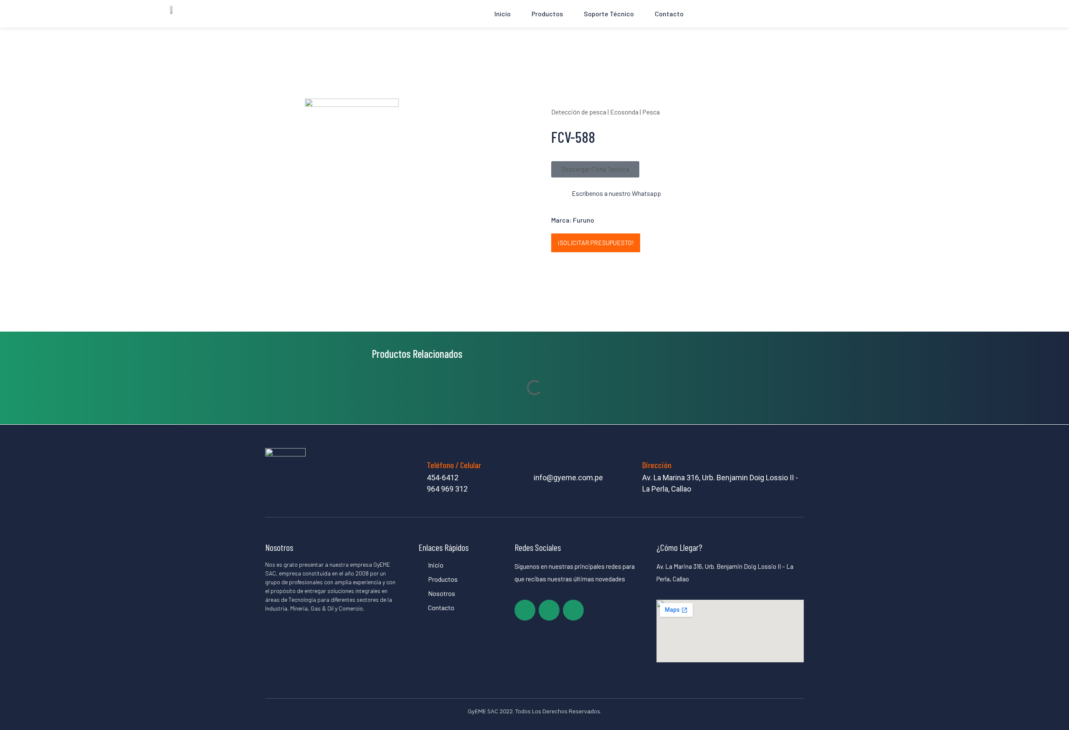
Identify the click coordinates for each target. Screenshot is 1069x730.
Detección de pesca (578, 112)
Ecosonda (624, 112)
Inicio (502, 14)
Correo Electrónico (562, 465)
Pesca (651, 112)
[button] (595, 169)
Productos (547, 14)
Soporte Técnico (609, 14)
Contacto (669, 14)
